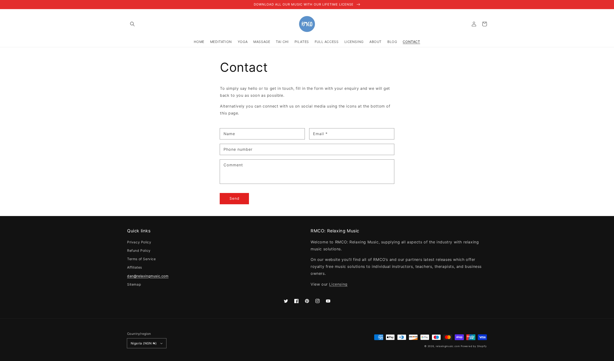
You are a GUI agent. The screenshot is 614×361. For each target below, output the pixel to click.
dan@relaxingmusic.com (148, 276)
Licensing (338, 284)
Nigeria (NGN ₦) (144, 343)
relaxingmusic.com (448, 346)
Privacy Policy (139, 242)
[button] (132, 24)
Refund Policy (139, 250)
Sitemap (134, 284)
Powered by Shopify (474, 346)
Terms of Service (141, 259)
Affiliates (134, 267)
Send (234, 198)
